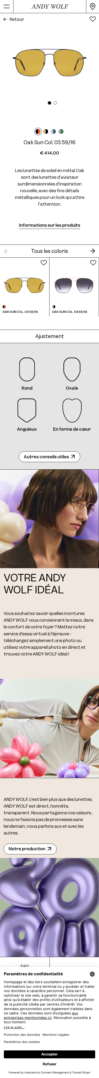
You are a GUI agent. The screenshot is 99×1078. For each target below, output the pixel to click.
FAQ (25, 966)
